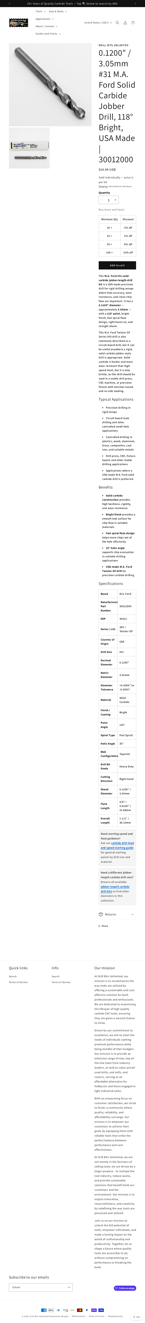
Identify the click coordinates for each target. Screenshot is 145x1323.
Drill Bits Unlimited (39, 1316)
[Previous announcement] (9, 3)
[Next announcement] (136, 3)
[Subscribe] (68, 1287)
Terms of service (96, 1316)
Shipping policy (115, 1316)
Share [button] (105, 926)
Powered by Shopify (58, 1316)
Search (13, 976)
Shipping (103, 186)
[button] (40, 11)
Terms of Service (18, 982)
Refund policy (78, 1316)
